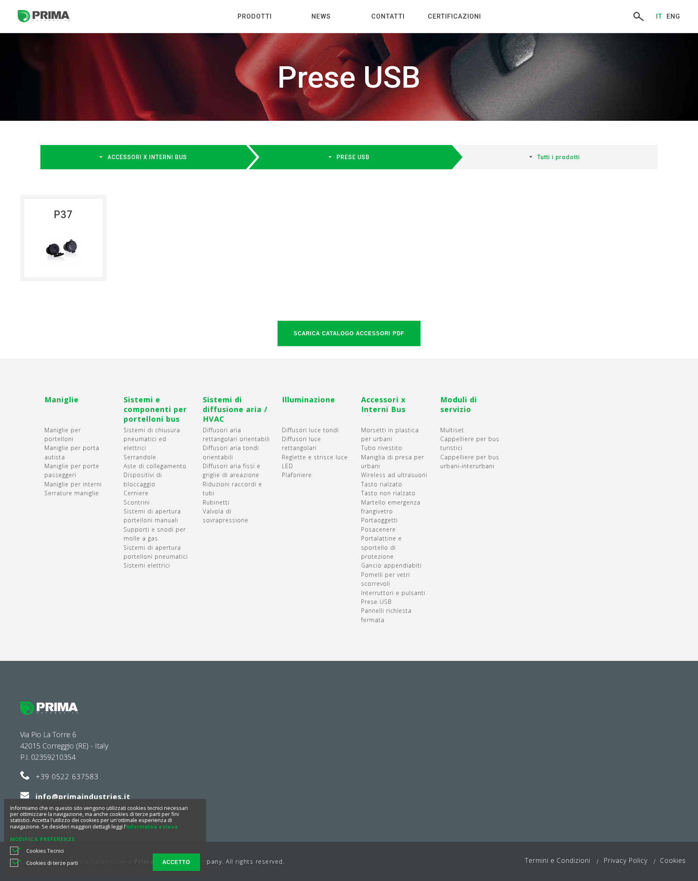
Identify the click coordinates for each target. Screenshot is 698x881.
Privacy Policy (625, 860)
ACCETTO (176, 862)
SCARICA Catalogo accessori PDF (349, 333)
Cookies (673, 860)
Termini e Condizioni (558, 860)
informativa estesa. (152, 827)
